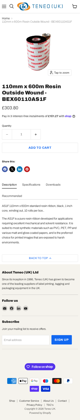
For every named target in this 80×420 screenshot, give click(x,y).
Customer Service (29, 401)
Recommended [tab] (12, 196)
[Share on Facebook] (5, 169)
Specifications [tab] (31, 184)
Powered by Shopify (40, 413)
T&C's (49, 405)
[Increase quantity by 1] (36, 134)
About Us (48, 401)
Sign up (62, 339)
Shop (12, 401)
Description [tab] (9, 184)
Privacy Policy (34, 405)
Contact (62, 401)
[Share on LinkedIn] (20, 169)
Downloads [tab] (53, 184)
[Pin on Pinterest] (27, 169)
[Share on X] (12, 169)
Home (6, 18)
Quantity (6, 125)
